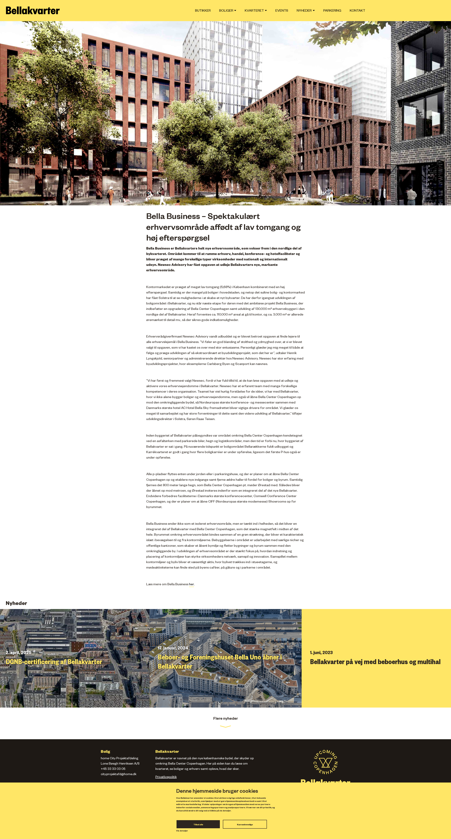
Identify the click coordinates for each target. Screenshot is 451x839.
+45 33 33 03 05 (113, 769)
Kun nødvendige (245, 825)
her (191, 585)
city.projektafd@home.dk (118, 774)
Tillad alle (198, 825)
